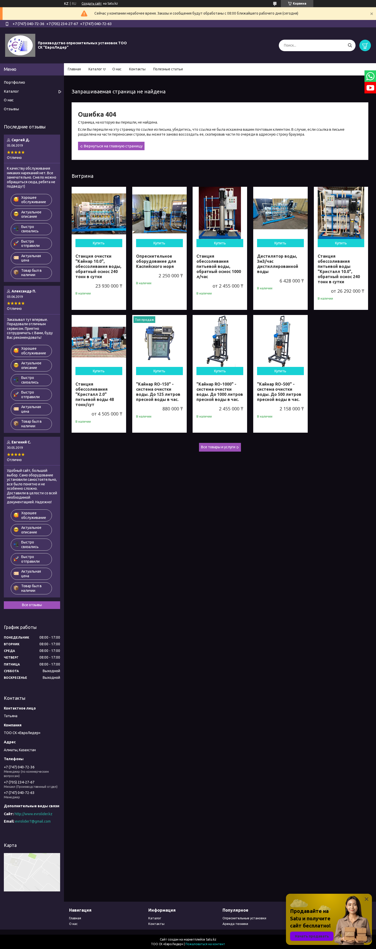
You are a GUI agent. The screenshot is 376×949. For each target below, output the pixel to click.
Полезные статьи (168, 69)
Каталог (95, 69)
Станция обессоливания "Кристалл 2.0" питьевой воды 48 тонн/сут (94, 394)
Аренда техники (235, 923)
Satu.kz (211, 939)
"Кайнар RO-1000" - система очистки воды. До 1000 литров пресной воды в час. (219, 392)
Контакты (137, 69)
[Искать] (350, 45)
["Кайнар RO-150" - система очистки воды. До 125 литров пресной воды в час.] (159, 342)
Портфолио (14, 82)
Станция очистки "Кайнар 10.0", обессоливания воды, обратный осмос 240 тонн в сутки (98, 266)
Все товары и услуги (218, 447)
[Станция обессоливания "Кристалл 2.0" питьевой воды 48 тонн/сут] (99, 342)
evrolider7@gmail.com (33, 821)
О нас (116, 69)
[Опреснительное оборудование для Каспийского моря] (159, 214)
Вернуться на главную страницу (113, 146)
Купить (99, 243)
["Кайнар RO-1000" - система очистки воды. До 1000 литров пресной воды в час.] (220, 342)
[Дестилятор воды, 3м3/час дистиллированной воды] (280, 214)
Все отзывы (32, 605)
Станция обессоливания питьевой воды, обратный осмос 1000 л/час (218, 266)
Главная (74, 69)
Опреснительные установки (244, 918)
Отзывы (11, 109)
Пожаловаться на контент (205, 944)
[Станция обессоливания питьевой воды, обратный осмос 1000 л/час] (220, 214)
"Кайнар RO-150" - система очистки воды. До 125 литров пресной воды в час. (158, 392)
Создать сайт (92, 3)
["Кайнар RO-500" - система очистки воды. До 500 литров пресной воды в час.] (280, 342)
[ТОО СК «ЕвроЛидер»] (20, 45)
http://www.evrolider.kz (33, 814)
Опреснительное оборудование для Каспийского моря (156, 261)
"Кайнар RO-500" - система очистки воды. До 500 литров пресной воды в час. (279, 392)
